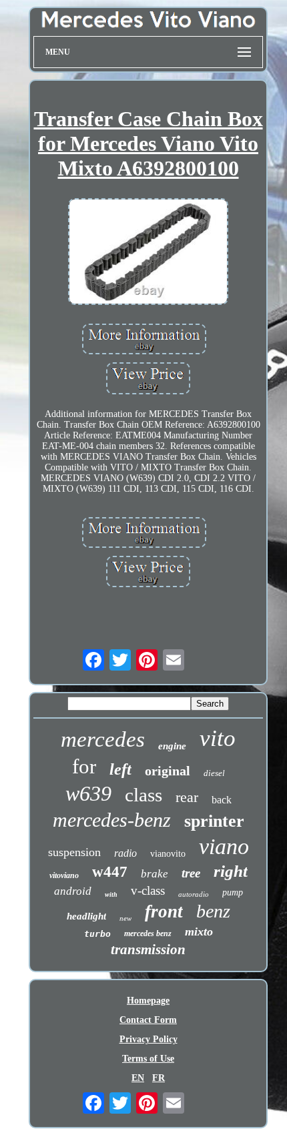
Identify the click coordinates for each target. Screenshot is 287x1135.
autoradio (193, 894)
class (143, 794)
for (84, 766)
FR (158, 1078)
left (120, 769)
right (231, 871)
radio (125, 853)
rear (187, 797)
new (125, 918)
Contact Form (148, 1020)
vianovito (168, 854)
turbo (97, 934)
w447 (109, 871)
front (164, 911)
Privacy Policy (148, 1039)
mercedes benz (148, 933)
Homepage (148, 1001)
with (111, 894)
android (72, 891)
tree (191, 873)
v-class (148, 890)
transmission (148, 949)
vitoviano (64, 875)
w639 (88, 793)
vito (218, 738)
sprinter (214, 821)
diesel (214, 773)
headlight (86, 916)
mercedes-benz (112, 820)
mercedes (103, 739)
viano (224, 846)
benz (213, 911)
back (222, 799)
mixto (199, 931)
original (167, 770)
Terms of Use (148, 1059)
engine (172, 746)
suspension (74, 852)
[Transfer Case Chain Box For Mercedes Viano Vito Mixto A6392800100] (148, 253)
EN (137, 1078)
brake (154, 873)
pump (232, 892)
